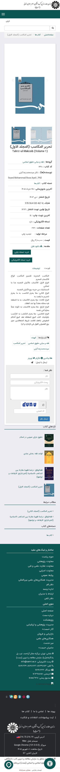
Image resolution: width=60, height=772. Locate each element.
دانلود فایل (35, 246)
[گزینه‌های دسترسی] (50, 763)
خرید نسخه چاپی (21, 252)
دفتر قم (49, 584)
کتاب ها (25, 711)
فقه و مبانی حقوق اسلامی (33, 162)
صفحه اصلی (47, 611)
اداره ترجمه (48, 589)
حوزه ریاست (47, 557)
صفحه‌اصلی (48, 34)
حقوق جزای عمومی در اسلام (31, 437)
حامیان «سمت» (45, 648)
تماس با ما (38, 711)
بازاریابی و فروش (45, 634)
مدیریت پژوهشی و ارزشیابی (40, 624)
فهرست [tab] (47, 268)
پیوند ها (51, 711)
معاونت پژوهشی (45, 561)
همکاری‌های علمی (44, 638)
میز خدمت (48, 643)
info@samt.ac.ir (28, 661)
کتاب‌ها (37, 34)
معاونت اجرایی (46, 570)
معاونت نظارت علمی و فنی (40, 566)
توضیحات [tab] (36, 268)
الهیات (33, 337)
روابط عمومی (47, 575)
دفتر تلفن (48, 598)
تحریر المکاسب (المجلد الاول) (30, 486)
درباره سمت (47, 615)
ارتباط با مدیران (46, 594)
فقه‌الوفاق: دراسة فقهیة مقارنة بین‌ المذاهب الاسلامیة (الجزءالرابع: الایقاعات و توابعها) (26, 473)
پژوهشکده (48, 620)
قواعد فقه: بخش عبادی (33, 453)
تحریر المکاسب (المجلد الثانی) (39, 511)
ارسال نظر (44, 418)
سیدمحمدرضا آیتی (41, 348)
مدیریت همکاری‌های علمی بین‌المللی (35, 580)
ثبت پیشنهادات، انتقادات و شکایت (37, 717)
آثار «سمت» (47, 629)
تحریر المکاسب (19, 343)
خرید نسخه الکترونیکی (20, 260)
